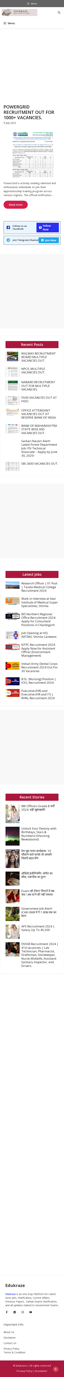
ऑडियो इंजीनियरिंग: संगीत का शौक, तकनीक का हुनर (37, 875)
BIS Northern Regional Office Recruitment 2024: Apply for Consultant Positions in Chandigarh (38, 619)
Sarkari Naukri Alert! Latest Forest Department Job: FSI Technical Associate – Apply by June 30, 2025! (39, 448)
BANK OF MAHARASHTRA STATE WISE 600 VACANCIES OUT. (39, 429)
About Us (9, 1332)
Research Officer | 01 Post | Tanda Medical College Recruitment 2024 (39, 587)
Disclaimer (10, 1337)
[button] (59, 12)
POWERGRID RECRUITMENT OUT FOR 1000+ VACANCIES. (29, 112)
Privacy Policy (11, 1348)
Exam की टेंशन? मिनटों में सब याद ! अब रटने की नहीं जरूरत (37, 892)
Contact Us (10, 1343)
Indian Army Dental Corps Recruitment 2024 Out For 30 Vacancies (39, 667)
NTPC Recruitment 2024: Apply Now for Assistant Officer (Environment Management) (38, 650)
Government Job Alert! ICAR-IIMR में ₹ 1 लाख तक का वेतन (38, 912)
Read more (15, 204)
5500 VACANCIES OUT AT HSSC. (39, 399)
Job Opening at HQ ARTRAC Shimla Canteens (39, 635)
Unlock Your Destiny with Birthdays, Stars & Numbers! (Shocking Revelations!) (38, 833)
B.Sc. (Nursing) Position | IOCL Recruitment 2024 (38, 681)
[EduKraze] (19, 12)
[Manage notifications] (55, 1369)
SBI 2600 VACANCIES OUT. (39, 463)
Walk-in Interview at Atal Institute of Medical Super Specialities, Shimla (39, 602)
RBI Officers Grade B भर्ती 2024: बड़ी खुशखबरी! (38, 808)
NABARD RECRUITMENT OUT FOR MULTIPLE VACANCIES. (38, 385)
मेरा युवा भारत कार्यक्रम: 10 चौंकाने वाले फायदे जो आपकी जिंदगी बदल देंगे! (36, 854)
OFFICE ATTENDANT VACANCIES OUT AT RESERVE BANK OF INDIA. (39, 414)
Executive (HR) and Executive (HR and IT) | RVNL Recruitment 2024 (38, 694)
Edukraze (11, 1294)
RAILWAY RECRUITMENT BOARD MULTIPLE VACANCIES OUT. (38, 357)
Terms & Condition (14, 1352)
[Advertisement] (32, 62)
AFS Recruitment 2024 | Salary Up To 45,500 (38, 928)
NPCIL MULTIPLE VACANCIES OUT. (33, 370)
